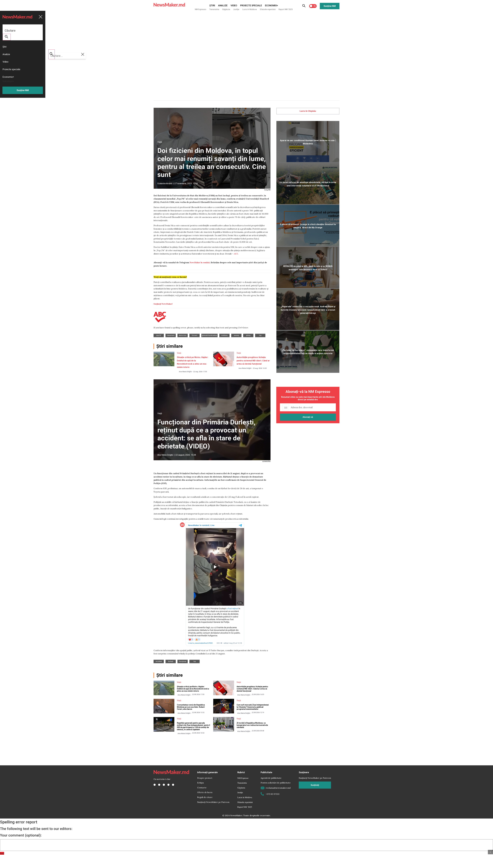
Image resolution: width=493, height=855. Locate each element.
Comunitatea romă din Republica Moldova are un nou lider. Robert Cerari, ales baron (191, 707)
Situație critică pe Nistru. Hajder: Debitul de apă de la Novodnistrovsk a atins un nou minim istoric (193, 689)
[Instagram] (164, 785)
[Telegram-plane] (173, 785)
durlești (170, 661)
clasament (170, 335)
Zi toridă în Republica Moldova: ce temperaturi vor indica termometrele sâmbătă (252, 725)
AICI (236, 253)
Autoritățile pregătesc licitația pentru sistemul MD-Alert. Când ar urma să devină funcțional (253, 360)
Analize (222, 5)
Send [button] (2, 853)
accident (159, 661)
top (260, 335)
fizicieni (194, 335)
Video (234, 5)
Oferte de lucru (204, 792)
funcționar (182, 661)
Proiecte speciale (251, 5)
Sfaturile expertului (268, 9)
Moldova (224, 335)
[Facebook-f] (155, 785)
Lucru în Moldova (249, 9)
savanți (236, 335)
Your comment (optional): (21, 835)
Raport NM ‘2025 (286, 9)
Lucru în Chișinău (308, 111)
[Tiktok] (168, 785)
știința (248, 335)
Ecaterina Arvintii (164, 183)
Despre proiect (204, 778)
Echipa (200, 782)
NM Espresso (200, 9)
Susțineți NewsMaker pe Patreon (213, 802)
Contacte (201, 787)
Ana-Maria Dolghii (185, 372)
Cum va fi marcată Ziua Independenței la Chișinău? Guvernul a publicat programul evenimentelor (253, 707)
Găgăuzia (226, 9)
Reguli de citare (204, 797)
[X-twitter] (159, 785)
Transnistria (214, 9)
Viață (159, 142)
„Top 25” (158, 335)
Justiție (236, 9)
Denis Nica (182, 335)
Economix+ (271, 5)
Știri (212, 5)
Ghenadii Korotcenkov (209, 335)
